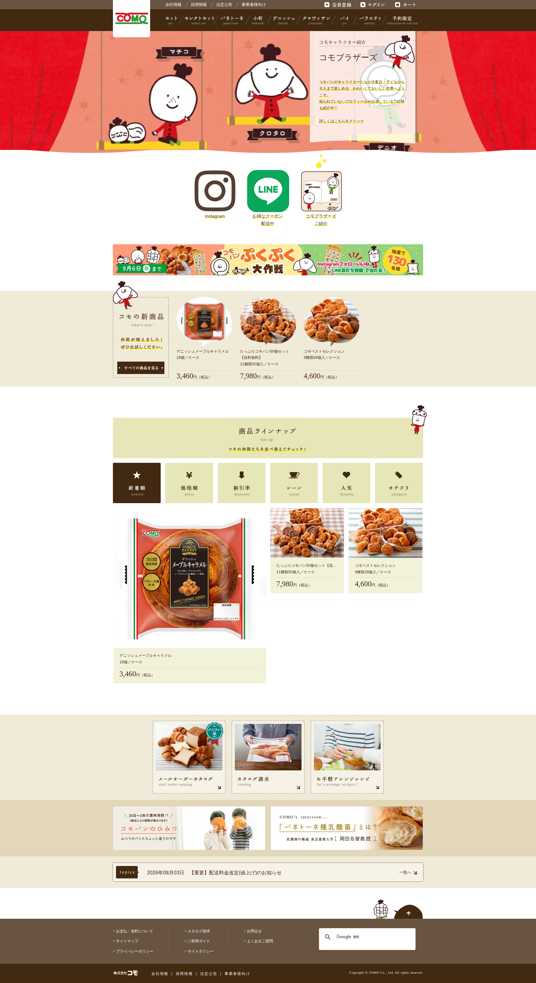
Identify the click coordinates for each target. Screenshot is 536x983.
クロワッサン (316, 20)
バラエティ (369, 20)
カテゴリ (399, 483)
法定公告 (224, 4)
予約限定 (401, 20)
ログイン (372, 4)
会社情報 (173, 4)
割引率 (242, 483)
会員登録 (338, 4)
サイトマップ (127, 941)
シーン (294, 483)
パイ (344, 20)
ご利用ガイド (199, 941)
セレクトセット (199, 20)
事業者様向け (254, 4)
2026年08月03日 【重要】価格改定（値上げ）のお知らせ (213, 872)
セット (172, 20)
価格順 (189, 483)
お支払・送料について (134, 931)
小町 (258, 20)
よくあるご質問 (260, 941)
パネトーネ (232, 20)
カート (406, 4)
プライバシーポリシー (134, 951)
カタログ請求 (199, 931)
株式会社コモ (131, 18)
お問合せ (254, 931)
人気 (346, 483)
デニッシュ (284, 20)
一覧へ (405, 872)
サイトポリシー (201, 951)
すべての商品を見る (140, 368)
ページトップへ (398, 906)
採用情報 (199, 4)
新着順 (137, 483)
